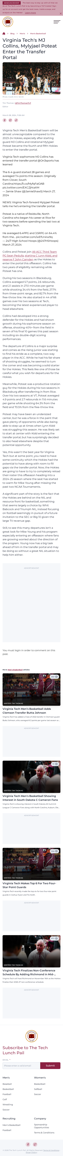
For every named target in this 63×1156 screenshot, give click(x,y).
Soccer (6, 1109)
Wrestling (8, 1104)
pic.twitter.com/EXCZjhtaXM (21, 187)
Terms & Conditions (44, 1132)
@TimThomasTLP (23, 103)
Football (7, 1094)
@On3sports (46, 160)
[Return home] (4, 33)
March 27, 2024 (12, 244)
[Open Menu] (57, 21)
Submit (50, 1065)
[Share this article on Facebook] (4, 120)
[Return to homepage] (8, 22)
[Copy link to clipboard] (16, 120)
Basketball (8, 1089)
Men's (22, 33)
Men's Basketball (38, 33)
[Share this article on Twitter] (10, 120)
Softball (38, 1089)
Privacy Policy (31, 1152)
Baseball (7, 1084)
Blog (12, 33)
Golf (5, 1099)
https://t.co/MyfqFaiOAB (29, 183)
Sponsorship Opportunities (41, 1126)
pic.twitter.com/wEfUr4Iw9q (34, 237)
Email (6, 1060)
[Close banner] (60, 13)
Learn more (30, 13)
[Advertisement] (31, 603)
